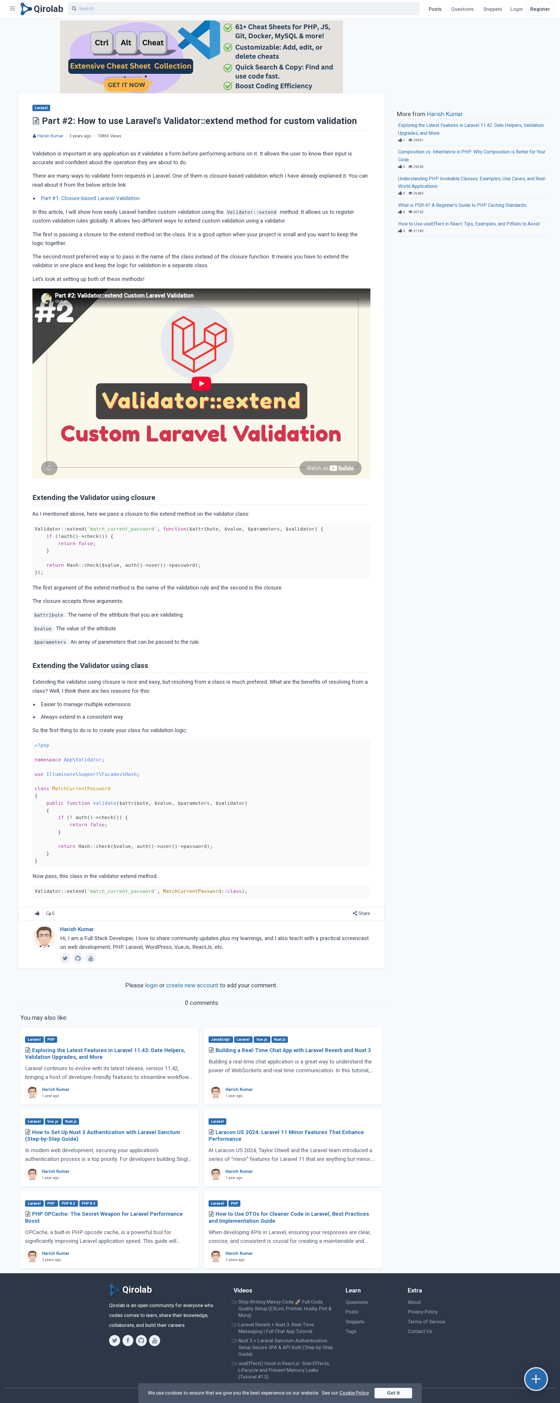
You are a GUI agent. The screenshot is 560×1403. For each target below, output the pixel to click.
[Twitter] (114, 1340)
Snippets (492, 9)
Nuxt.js (280, 1040)
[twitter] (65, 958)
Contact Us (420, 1331)
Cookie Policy (354, 1393)
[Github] (141, 1340)
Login (516, 9)
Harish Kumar (50, 136)
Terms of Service (426, 1322)
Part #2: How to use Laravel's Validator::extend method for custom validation (199, 121)
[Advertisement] (472, 63)
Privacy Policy (423, 1312)
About (414, 1302)
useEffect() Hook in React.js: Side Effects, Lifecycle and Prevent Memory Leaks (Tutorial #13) (284, 1370)
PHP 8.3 (88, 1203)
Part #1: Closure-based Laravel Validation (90, 198)
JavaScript (220, 1040)
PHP (51, 1040)
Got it (393, 1393)
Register (540, 9)
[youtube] (90, 958)
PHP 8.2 (69, 1203)
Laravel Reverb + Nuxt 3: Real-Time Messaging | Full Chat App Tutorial (276, 1328)
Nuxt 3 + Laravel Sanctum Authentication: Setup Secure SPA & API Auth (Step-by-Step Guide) (285, 1347)
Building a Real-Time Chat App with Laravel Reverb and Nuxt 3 (293, 1050)
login (151, 985)
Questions (462, 9)
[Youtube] (154, 1340)
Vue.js (262, 1040)
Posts (435, 9)
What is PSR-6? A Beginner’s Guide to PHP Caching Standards (462, 205)
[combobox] (243, 8)
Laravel (41, 108)
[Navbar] (12, 9)
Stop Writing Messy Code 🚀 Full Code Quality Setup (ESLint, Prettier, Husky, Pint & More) (285, 1308)
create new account (192, 985)
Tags (351, 1331)
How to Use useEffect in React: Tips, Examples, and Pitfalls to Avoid (469, 224)
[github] (78, 958)
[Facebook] (128, 1340)
